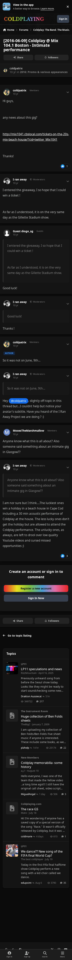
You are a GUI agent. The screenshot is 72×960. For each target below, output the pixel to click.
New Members (30, 757)
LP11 (23, 664)
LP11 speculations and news (41, 669)
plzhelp (25, 747)
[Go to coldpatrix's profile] (5, 70)
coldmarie (26, 836)
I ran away (20, 179)
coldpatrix (16, 68)
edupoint (26, 882)
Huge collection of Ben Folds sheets (42, 718)
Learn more (7, 7)
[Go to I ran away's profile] (6, 181)
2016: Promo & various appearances (44, 72)
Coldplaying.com (31, 804)
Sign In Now (36, 598)
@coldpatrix (18, 401)
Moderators (38, 179)
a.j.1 (23, 770)
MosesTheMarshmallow (28, 430)
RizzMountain (29, 673)
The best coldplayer (32, 859)
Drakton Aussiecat (31, 696)
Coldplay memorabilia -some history (41, 764)
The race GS (29, 809)
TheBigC (25, 724)
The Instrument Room (34, 711)
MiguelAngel (28, 794)
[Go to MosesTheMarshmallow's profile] (6, 432)
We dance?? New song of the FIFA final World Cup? (42, 853)
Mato (24, 813)
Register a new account (36, 588)
